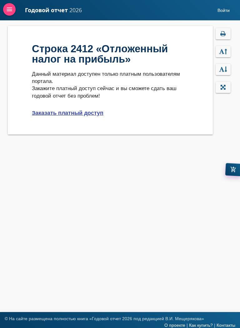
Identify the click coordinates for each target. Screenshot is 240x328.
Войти (224, 10)
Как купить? (201, 325)
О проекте (174, 325)
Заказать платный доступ (67, 113)
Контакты (226, 325)
